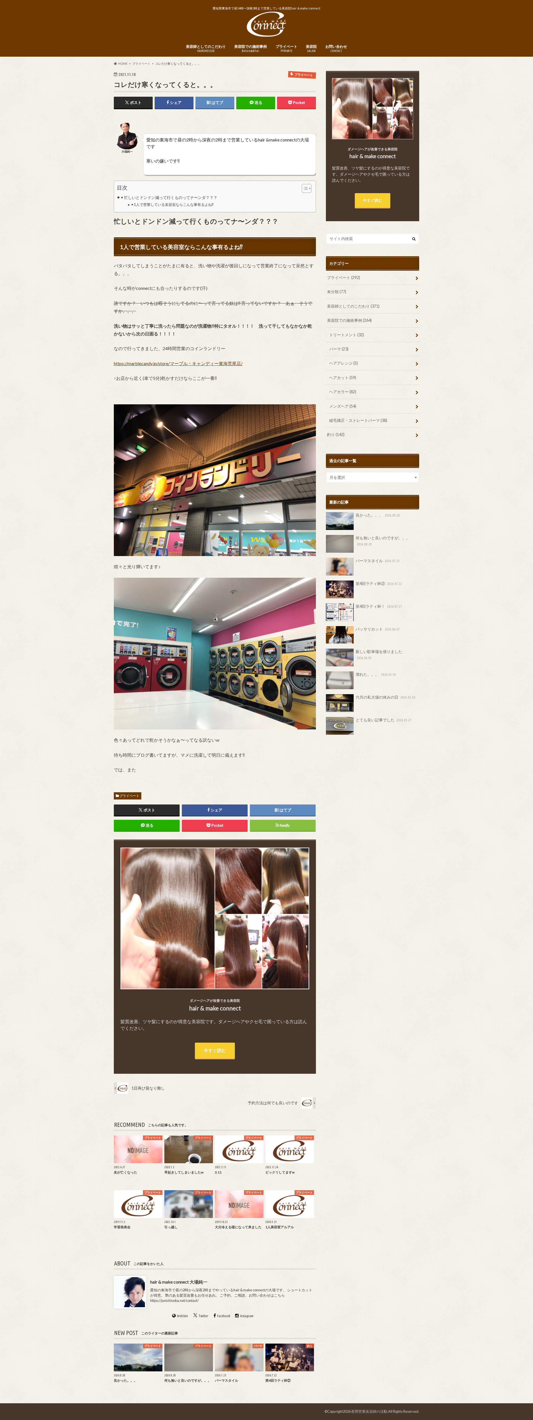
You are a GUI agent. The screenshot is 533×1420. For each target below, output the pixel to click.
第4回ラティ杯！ (379, 606)
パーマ (338, 349)
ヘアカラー (342, 391)
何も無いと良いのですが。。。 (383, 540)
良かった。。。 (378, 515)
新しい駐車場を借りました (379, 654)
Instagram (246, 1316)
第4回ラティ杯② (379, 583)
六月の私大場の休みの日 (385, 697)
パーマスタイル (378, 560)
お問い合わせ (336, 48)
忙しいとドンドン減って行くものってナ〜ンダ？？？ (170, 197)
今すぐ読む (215, 1050)
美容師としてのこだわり (206, 48)
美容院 (311, 48)
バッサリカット (378, 629)
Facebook (223, 1316)
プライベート (286, 48)
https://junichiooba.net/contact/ (174, 1300)
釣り (336, 434)
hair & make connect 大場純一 (178, 1281)
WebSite (182, 1316)
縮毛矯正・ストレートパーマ (358, 420)
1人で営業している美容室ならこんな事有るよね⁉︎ (174, 204)
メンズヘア (342, 406)
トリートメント (346, 334)
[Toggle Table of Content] (304, 188)
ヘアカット (342, 377)
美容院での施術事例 (250, 48)
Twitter (203, 1316)
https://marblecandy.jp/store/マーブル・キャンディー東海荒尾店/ (178, 363)
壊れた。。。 (376, 674)
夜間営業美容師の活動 (369, 1411)
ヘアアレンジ (343, 363)
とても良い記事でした (383, 720)
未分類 (336, 291)
